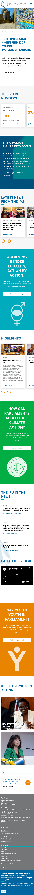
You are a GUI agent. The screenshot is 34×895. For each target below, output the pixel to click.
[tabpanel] (13, 115)
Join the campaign (17, 448)
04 (13, 32)
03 (9, 32)
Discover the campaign (17, 294)
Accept (3, 891)
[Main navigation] (31, 4)
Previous (3, 241)
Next (9, 241)
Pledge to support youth (17, 640)
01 (3, 32)
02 (6, 32)
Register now (9, 72)
